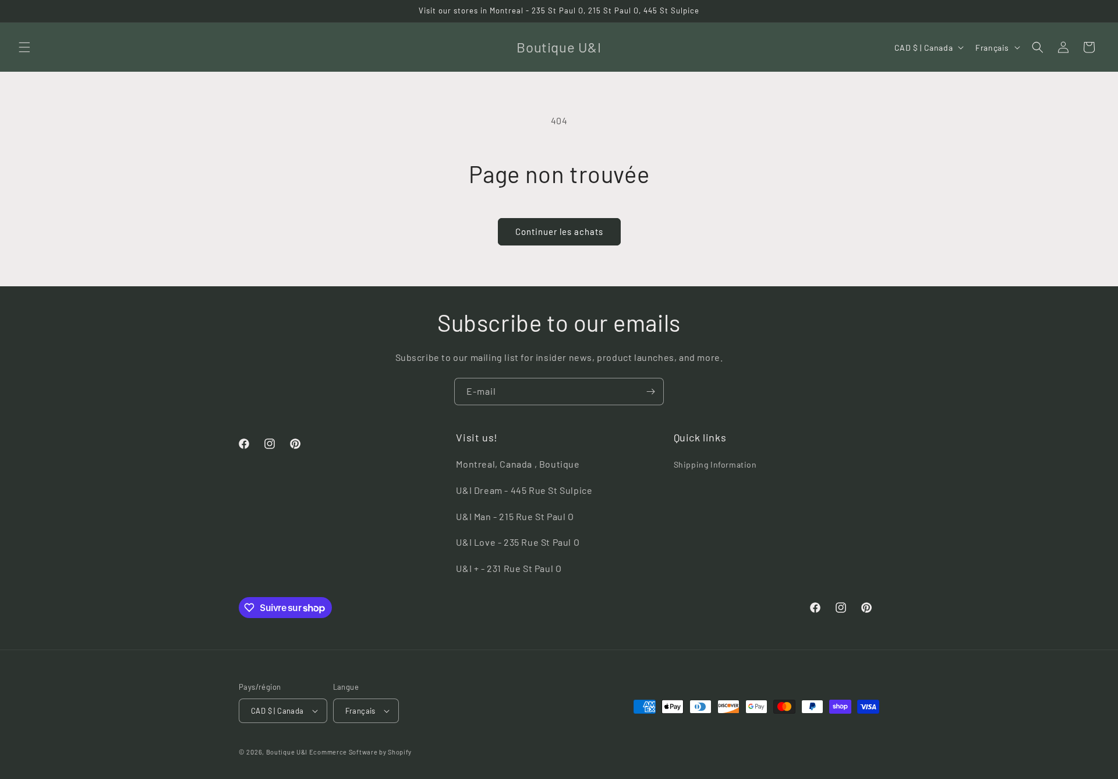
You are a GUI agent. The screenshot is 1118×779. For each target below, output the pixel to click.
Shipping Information (715, 464)
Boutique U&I (286, 752)
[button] (24, 47)
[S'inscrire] (650, 391)
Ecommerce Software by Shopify (360, 752)
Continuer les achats (559, 231)
